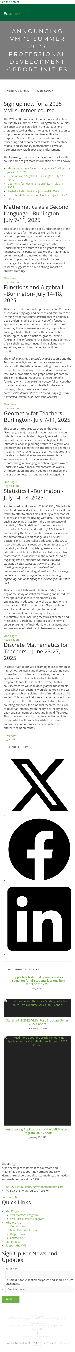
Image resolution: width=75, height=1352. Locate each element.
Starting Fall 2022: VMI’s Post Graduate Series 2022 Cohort (37, 1022)
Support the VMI (15, 1245)
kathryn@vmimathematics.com (44, 1186)
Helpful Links (18, 1234)
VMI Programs (14, 1211)
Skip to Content (9, 2)
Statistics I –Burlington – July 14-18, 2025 (33, 191)
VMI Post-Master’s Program (27, 1218)
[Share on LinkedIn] (39, 954)
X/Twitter (11, 1269)
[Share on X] (39, 815)
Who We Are (13, 1222)
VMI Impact (12, 1241)
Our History (17, 1226)
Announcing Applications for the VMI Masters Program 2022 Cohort (37, 1131)
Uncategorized (44, 91)
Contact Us (16, 1238)
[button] (70, 14)
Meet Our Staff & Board (25, 1230)
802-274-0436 (14, 1186)
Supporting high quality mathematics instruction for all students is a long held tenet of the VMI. (37, 980)
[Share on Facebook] (39, 880)
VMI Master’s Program (24, 1215)
